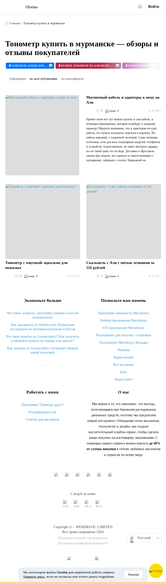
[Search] (140, 6)
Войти (153, 6)
